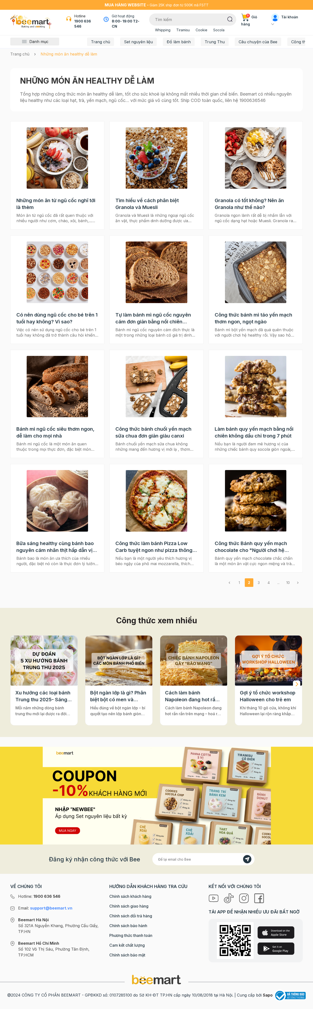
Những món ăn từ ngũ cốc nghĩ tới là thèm (55, 203)
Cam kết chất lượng (127, 945)
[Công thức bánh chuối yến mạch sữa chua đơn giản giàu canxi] (156, 386)
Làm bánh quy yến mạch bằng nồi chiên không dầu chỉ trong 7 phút (254, 432)
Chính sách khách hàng (130, 896)
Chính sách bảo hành (128, 925)
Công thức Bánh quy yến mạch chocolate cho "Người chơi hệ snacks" (251, 547)
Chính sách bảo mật (127, 955)
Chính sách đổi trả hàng (130, 915)
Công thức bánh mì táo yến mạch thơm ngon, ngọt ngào (253, 318)
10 (288, 583)
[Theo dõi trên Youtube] (214, 898)
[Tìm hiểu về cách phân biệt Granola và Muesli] (156, 158)
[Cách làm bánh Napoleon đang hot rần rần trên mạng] (193, 661)
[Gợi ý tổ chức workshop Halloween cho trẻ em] (268, 661)
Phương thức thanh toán (130, 935)
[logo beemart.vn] (156, 979)
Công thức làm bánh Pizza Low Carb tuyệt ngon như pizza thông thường (153, 547)
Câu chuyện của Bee (258, 41)
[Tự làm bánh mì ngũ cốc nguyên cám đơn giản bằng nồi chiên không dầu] (156, 272)
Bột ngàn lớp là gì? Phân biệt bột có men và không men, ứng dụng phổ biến (118, 696)
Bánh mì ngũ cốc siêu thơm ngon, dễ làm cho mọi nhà (55, 432)
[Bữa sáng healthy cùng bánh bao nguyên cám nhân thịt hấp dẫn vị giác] (57, 500)
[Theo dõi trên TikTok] (229, 898)
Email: (45, 908)
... (278, 583)
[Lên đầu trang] (304, 1004)
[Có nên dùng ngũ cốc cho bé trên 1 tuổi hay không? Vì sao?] (57, 272)
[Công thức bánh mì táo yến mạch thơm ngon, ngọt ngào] (256, 272)
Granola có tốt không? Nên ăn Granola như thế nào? (249, 203)
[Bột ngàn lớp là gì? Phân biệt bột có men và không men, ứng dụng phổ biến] (118, 661)
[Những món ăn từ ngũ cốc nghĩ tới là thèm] (57, 158)
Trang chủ (100, 41)
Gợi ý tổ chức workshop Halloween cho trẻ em (267, 696)
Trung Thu (215, 41)
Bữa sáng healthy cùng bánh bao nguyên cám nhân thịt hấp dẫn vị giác (55, 547)
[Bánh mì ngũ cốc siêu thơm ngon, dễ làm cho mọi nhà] (57, 386)
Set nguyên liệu (138, 41)
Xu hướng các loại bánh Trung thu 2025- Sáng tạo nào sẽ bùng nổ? (42, 696)
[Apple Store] (275, 932)
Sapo (268, 995)
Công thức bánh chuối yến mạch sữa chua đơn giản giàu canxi (153, 432)
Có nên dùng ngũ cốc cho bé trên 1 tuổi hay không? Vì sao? (57, 318)
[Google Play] (275, 949)
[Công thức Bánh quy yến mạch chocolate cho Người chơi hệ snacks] (256, 500)
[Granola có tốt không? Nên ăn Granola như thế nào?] (256, 158)
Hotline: (39, 896)
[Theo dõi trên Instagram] (244, 898)
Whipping (162, 30)
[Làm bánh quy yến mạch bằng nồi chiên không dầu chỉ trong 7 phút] (256, 386)
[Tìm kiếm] (230, 19)
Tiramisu (183, 30)
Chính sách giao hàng (128, 906)
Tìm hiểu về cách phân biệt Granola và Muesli (147, 203)
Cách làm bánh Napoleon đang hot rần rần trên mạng (191, 696)
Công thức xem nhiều (156, 620)
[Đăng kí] (247, 859)
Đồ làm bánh (179, 41)
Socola (218, 30)
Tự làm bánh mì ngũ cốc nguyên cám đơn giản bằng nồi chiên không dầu (153, 318)
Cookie (201, 30)
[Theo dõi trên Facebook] (259, 898)
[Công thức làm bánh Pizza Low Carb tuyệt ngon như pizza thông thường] (156, 500)
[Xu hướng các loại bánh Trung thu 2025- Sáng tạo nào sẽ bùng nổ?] (44, 661)
